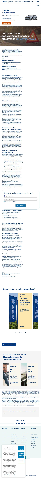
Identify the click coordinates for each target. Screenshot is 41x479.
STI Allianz (33, 443)
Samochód (3, 431)
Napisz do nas (13, 443)
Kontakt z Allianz (24, 442)
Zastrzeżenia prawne (32, 475)
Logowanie (11, 1)
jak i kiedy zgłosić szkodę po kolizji (15, 265)
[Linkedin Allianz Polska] (19, 423)
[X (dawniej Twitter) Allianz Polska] (25, 423)
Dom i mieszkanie (5, 433)
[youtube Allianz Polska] (22, 423)
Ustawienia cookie (21, 461)
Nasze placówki (24, 440)
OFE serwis (33, 439)
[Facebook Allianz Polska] (16, 423)
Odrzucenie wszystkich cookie (21, 455)
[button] (37, 5)
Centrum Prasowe (24, 433)
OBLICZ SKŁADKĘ (20, 205)
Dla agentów (33, 445)
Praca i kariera (23, 438)
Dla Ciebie (16, 1)
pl (32, 1)
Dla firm (20, 1)
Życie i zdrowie (4, 435)
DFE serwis (33, 441)
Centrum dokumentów (28, 394)
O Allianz (22, 431)
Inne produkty (4, 440)
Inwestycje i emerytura (5, 437)
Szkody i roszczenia (14, 431)
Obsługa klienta (14, 436)
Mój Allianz (33, 447)
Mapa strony (33, 431)
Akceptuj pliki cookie (21, 448)
